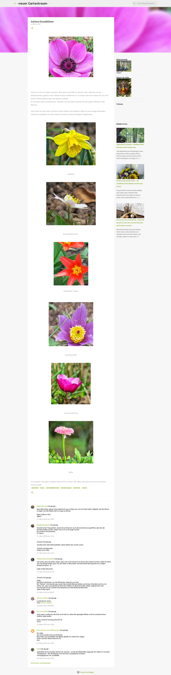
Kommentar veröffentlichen (41, 663)
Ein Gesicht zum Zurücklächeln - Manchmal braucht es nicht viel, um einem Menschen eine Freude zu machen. (130, 222)
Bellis (42, 488)
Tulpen (84, 488)
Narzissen (77, 488)
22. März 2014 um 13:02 (45, 643)
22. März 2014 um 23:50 (45, 658)
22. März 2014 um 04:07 (45, 606)
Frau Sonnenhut (42, 611)
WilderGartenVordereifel (45, 559)
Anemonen (35, 488)
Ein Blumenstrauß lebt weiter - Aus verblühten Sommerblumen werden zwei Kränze (129, 183)
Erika (38, 649)
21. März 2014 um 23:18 (45, 572)
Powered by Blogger (86, 672)
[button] (32, 28)
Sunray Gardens (42, 598)
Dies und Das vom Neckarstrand (48, 630)
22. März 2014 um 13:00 (45, 624)
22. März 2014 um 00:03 (45, 592)
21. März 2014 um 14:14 (45, 536)
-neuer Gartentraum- (33, 3)
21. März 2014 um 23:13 (45, 553)
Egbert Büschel (42, 506)
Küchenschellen (66, 488)
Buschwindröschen (52, 488)
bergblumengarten (43, 525)
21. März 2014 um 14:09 (45, 519)
